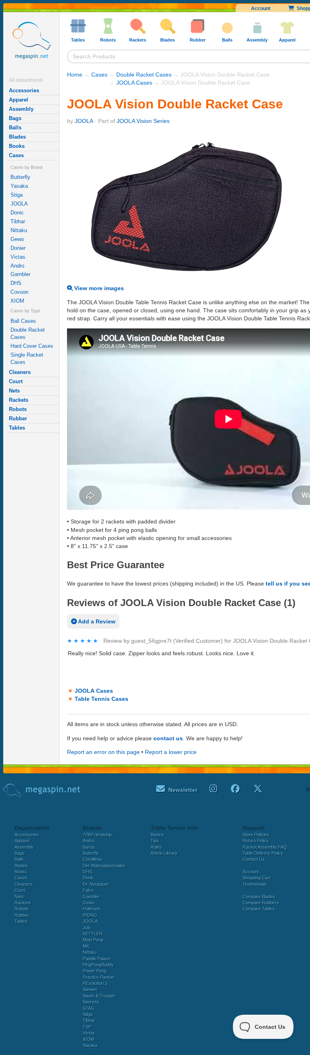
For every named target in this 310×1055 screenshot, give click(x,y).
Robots (18, 409)
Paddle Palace (97, 958)
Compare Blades (259, 896)
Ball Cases (23, 321)
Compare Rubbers (261, 902)
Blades (17, 137)
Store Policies (256, 834)
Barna (88, 847)
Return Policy (256, 840)
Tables (17, 428)
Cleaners (20, 372)
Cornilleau (92, 859)
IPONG (90, 915)
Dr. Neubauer (96, 884)
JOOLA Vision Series (143, 121)
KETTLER (93, 933)
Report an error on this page (103, 752)
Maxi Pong (93, 939)
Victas (17, 257)
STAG (88, 1008)
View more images (98, 288)
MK (86, 946)
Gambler (20, 274)
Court (16, 381)
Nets (14, 391)
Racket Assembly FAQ (265, 847)
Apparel (18, 100)
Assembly (21, 109)
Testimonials (255, 884)
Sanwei (90, 989)
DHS (15, 283)
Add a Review (96, 621)
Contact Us (254, 859)
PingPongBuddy (98, 964)
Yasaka (19, 186)
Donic (17, 213)
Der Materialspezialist (104, 865)
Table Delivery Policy (263, 853)
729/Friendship (97, 834)
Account (260, 8)
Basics (157, 834)
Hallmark (91, 908)
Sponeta (91, 1001)
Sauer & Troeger (99, 995)
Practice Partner (99, 977)
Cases (16, 155)
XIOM (17, 301)
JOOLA (19, 204)
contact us (168, 738)
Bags (15, 118)
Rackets (18, 400)
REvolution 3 (95, 983)
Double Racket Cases (27, 333)
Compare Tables (259, 908)
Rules (156, 847)
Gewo (17, 239)
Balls (15, 128)
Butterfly (20, 177)
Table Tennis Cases (101, 699)
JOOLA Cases (134, 82)
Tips (155, 840)
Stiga (16, 195)
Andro (17, 266)
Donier (17, 248)
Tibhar (17, 221)
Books (17, 146)
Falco (88, 890)
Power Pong (95, 970)
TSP (87, 1026)
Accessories (24, 90)
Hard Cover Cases (31, 346)
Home (74, 74)
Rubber (18, 418)
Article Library (164, 853)
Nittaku (18, 230)
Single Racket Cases (26, 358)
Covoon (19, 292)
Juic (87, 927)
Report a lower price (171, 752)
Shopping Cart (256, 877)
